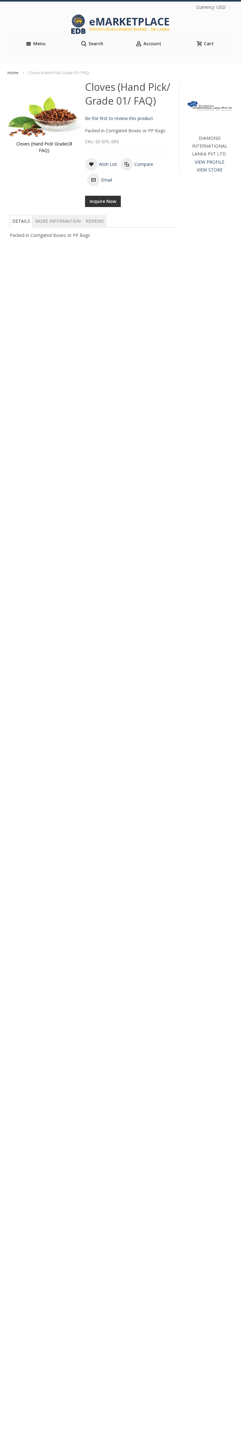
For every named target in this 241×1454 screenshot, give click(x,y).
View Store (209, 170)
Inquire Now (103, 201)
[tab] (21, 221)
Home (13, 72)
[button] (101, 164)
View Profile (209, 162)
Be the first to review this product (119, 118)
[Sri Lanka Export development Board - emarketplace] (120, 24)
